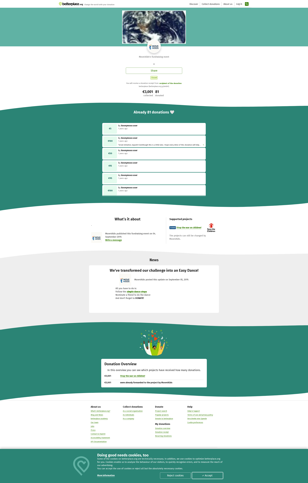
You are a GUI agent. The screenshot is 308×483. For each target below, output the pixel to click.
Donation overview (162, 428)
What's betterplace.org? (100, 411)
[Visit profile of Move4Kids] (154, 46)
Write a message (113, 240)
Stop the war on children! (188, 227)
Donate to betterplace (164, 418)
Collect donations (211, 4)
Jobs (92, 426)
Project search (161, 411)
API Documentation (99, 441)
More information (106, 475)
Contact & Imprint (98, 434)
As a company (128, 418)
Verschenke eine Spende (197, 418)
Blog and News (97, 415)
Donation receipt (162, 432)
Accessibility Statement (100, 438)
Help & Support (193, 411)
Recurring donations (163, 436)
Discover (193, 4)
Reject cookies (175, 475)
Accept (208, 475)
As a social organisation (133, 411)
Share (154, 70)
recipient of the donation (170, 83)
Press (93, 430)
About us (227, 4)
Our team (94, 422)
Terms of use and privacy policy (200, 415)
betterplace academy (99, 418)
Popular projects (162, 415)
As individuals (128, 415)
